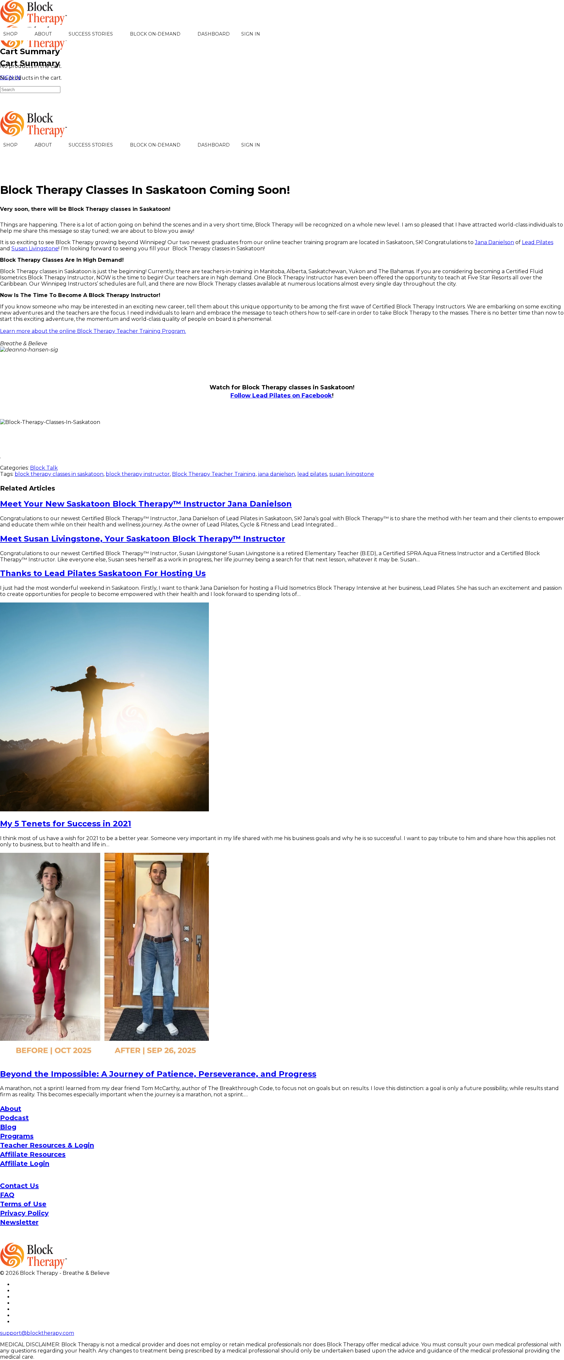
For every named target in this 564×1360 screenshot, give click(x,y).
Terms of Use (23, 1204)
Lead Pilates (537, 242)
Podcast (14, 1118)
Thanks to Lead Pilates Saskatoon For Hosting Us (103, 573)
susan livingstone (351, 474)
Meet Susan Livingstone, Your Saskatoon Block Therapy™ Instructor (142, 538)
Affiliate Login (24, 1163)
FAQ (7, 1195)
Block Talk (44, 468)
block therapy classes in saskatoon (59, 474)
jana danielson (276, 474)
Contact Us (19, 1186)
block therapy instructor (138, 474)
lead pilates (312, 474)
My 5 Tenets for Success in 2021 (65, 823)
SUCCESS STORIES (91, 34)
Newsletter (19, 1222)
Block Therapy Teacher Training (214, 474)
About (10, 1109)
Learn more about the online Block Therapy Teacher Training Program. (93, 331)
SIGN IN (250, 34)
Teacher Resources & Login (47, 1145)
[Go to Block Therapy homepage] (34, 21)
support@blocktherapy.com (37, 1333)
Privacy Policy (24, 1213)
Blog (8, 1127)
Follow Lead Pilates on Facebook (281, 395)
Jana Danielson (494, 242)
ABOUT (43, 34)
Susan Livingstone (34, 248)
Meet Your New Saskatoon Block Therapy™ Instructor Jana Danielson (146, 503)
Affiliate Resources (33, 1154)
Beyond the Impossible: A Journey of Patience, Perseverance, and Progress (158, 1074)
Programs (17, 1136)
